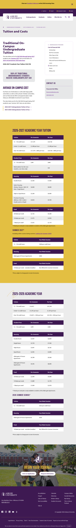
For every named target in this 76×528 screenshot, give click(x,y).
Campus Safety (68, 493)
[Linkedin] (9, 512)
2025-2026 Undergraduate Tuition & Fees (17, 110)
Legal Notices (11, 520)
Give (72, 11)
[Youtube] (13, 512)
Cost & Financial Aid (54, 47)
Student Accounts (56, 501)
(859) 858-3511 (5, 502)
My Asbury (67, 498)
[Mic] (17, 512)
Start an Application (28, 474)
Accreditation (41, 493)
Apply (44, 11)
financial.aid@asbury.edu (52, 92)
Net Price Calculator (54, 52)
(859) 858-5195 (50, 95)
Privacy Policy (19, 520)
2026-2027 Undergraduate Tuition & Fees (17, 107)
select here (22, 60)
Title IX (40, 506)
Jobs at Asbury (42, 498)
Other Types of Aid (53, 55)
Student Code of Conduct (46, 520)
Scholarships (52, 50)
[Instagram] (6, 512)
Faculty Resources (69, 496)
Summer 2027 (15, 58)
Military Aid (52, 71)
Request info (62, 11)
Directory (53, 496)
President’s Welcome (33, 3)
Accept (68, 526)
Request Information (47, 474)
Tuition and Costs (53, 65)
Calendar (53, 493)
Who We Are (58, 17)
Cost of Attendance (54, 58)
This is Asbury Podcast (68, 502)
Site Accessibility (42, 501)
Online (49, 17)
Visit (52, 11)
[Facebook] (2, 512)
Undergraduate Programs (55, 44)
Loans (50, 63)
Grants (50, 68)
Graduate (41, 17)
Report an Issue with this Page (60, 520)
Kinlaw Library (55, 498)
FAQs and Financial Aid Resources (57, 60)
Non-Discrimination (33, 520)
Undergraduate (31, 17)
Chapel (40, 496)
